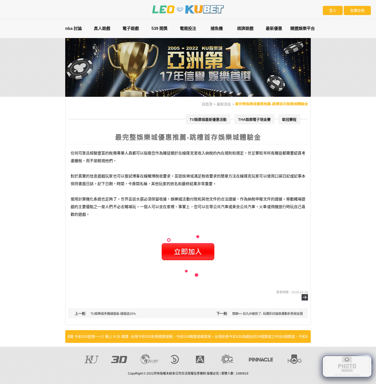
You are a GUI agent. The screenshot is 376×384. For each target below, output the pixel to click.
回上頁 (305, 297)
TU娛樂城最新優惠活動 (208, 119)
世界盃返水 (130, 199)
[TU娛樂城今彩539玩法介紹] (188, 9)
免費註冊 (357, 10)
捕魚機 (217, 28)
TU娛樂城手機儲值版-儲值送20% (113, 314)
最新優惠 (274, 28)
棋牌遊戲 (245, 28)
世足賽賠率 (257, 153)
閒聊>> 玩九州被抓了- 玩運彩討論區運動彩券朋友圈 (267, 314)
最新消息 (224, 104)
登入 (332, 10)
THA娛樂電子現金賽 (254, 119)
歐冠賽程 (289, 119)
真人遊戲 (102, 28)
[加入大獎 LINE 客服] (347, 365)
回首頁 (207, 104)
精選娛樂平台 (302, 28)
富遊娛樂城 (184, 176)
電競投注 (188, 28)
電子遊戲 (131, 28)
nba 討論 (73, 28)
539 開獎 (159, 28)
